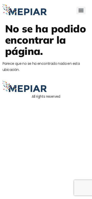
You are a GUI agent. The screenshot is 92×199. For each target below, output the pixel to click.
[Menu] (81, 10)
